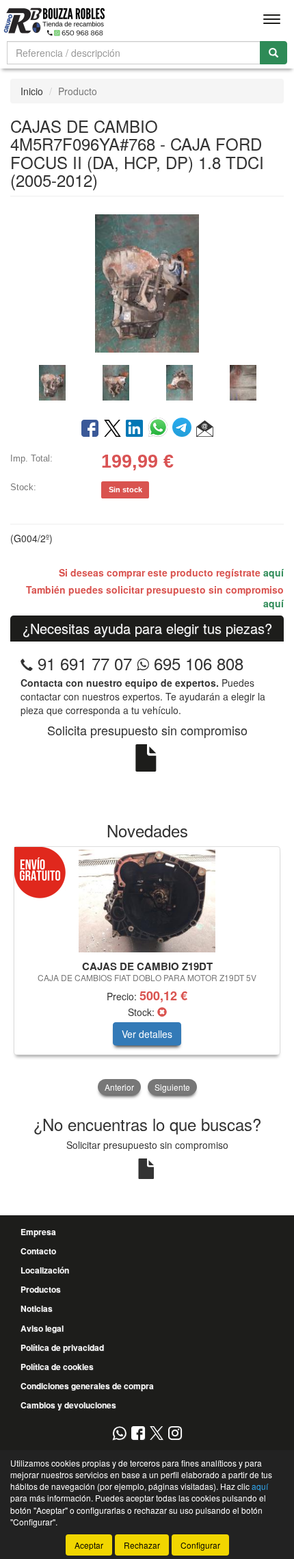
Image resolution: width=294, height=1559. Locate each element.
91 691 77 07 (85, 663)
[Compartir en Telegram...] (184, 429)
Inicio (32, 91)
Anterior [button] (119, 1087)
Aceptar (89, 1545)
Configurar (200, 1545)
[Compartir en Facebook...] (90, 429)
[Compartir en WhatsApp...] (160, 429)
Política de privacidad (62, 1347)
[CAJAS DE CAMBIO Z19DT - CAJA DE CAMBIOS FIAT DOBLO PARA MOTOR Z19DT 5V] (147, 901)
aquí (273, 572)
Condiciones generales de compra (87, 1386)
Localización (45, 1270)
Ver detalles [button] (147, 1034)
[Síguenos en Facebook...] (138, 1434)
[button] (204, 429)
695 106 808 (196, 663)
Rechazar (142, 1545)
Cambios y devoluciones (68, 1405)
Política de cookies (57, 1366)
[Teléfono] (27, 663)
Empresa (38, 1232)
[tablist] (147, 381)
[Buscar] (273, 52)
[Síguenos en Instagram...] (175, 1434)
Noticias (37, 1308)
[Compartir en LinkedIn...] (135, 429)
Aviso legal (42, 1328)
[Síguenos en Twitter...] (156, 1434)
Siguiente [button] (172, 1087)
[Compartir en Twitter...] (112, 429)
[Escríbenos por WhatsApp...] (119, 1434)
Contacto (38, 1251)
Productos (41, 1289)
